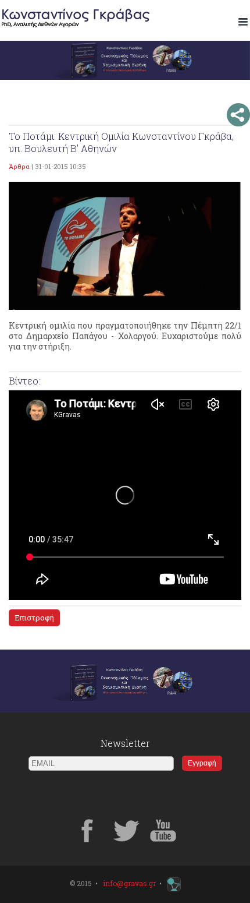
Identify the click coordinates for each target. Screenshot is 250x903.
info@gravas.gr (129, 883)
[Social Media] (238, 114)
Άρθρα (19, 166)
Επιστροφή (34, 617)
